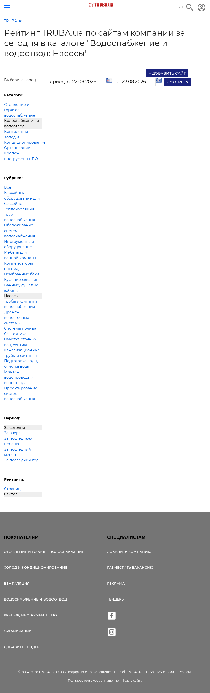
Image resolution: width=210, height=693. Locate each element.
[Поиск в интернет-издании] (189, 7)
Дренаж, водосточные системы (16, 317)
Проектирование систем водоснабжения (20, 393)
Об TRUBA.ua (131, 672)
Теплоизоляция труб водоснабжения (19, 214)
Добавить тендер (21, 647)
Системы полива (20, 328)
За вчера (12, 433)
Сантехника (15, 334)
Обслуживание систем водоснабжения (19, 230)
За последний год (21, 460)
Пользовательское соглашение (93, 680)
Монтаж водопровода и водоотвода (18, 377)
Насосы (11, 296)
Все (7, 187)
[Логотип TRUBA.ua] (101, 5)
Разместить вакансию (130, 567)
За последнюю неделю (18, 441)
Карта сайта (132, 680)
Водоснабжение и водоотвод (21, 123)
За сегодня (14, 427)
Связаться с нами (160, 672)
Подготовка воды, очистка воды (21, 364)
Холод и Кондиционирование (23, 140)
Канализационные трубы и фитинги (22, 353)
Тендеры (116, 599)
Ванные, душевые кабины (21, 288)
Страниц (12, 489)
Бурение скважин (21, 279)
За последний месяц (17, 452)
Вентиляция (16, 131)
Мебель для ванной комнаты (20, 255)
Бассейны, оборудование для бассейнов (22, 198)
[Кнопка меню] (7, 7)
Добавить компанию (129, 552)
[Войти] (201, 7)
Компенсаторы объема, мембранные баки (21, 268)
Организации (17, 148)
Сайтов (11, 494)
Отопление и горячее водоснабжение (19, 110)
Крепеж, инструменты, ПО (21, 156)
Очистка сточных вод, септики (20, 342)
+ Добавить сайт (167, 73)
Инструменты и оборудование (19, 244)
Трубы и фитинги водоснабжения (20, 304)
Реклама (116, 583)
